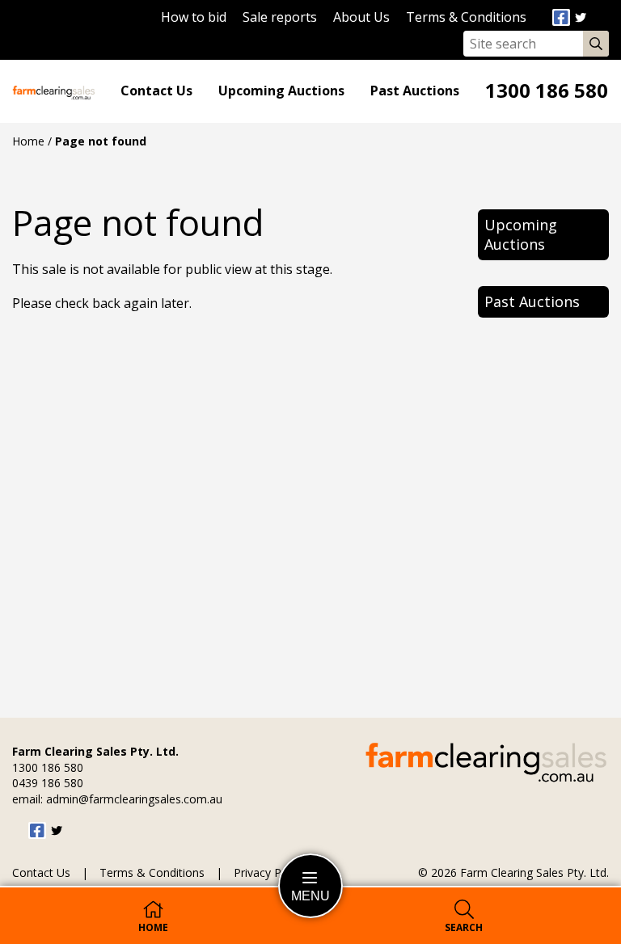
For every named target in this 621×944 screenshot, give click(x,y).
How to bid (193, 17)
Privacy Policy (269, 873)
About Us (361, 17)
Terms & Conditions (466, 17)
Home (28, 141)
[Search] (593, 44)
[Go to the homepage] (53, 91)
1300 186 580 (546, 91)
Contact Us (156, 90)
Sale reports (280, 17)
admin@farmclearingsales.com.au (134, 799)
